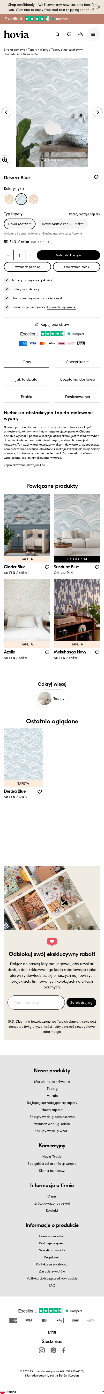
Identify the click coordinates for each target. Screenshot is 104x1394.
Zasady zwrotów (52, 1271)
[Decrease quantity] (9, 255)
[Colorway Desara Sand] (33, 199)
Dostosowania (77, 396)
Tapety (32, 49)
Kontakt (52, 1210)
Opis (26, 361)
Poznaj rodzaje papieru (84, 214)
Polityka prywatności (52, 1264)
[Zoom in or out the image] (5, 160)
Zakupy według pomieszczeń (52, 1116)
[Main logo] (17, 34)
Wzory (44, 49)
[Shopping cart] (81, 34)
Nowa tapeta (52, 1109)
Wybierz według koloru (52, 1123)
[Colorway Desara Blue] (21, 199)
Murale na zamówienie (52, 1081)
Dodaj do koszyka (68, 255)
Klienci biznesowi (52, 1170)
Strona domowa (14, 49)
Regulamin (52, 1257)
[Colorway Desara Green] (9, 199)
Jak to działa (26, 379)
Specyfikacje (77, 361)
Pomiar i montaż (52, 1236)
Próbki (26, 396)
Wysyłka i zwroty (52, 1250)
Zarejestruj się (81, 1002)
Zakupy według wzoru (52, 1130)
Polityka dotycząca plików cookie (52, 1278)
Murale (52, 1095)
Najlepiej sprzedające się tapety (52, 1102)
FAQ (52, 1285)
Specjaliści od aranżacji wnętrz (52, 1163)
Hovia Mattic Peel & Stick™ (63, 223)
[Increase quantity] (30, 255)
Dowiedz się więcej (61, 307)
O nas (52, 1196)
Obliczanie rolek (76, 266)
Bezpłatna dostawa (77, 379)
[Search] (57, 34)
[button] (69, 34)
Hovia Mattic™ (19, 223)
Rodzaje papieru (52, 1243)
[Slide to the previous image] (6, 112)
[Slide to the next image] (98, 112)
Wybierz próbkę (27, 266)
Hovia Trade (52, 1156)
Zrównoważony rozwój (52, 1203)
